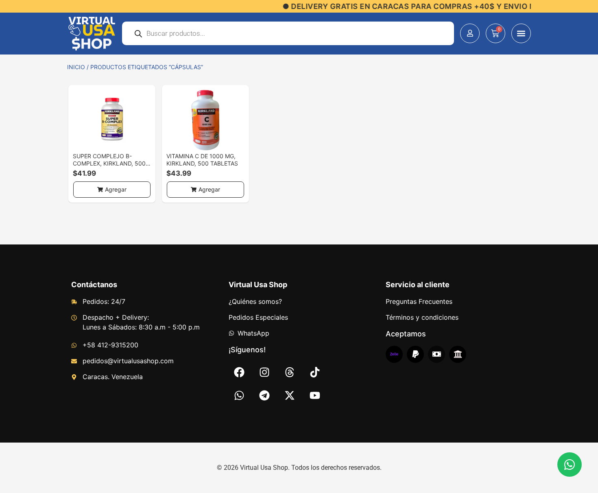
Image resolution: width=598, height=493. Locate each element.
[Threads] (289, 372)
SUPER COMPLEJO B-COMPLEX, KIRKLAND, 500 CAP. (109, 163)
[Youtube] (314, 395)
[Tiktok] (314, 372)
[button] (521, 33)
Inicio (76, 66)
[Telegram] (264, 395)
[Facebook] (239, 372)
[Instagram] (264, 372)
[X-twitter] (289, 395)
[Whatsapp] (239, 395)
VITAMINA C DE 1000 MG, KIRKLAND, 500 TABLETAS (202, 160)
